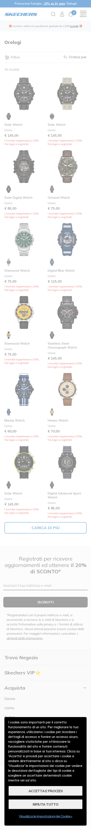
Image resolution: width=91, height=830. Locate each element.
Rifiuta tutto (45, 804)
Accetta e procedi (45, 791)
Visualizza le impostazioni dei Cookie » (45, 816)
